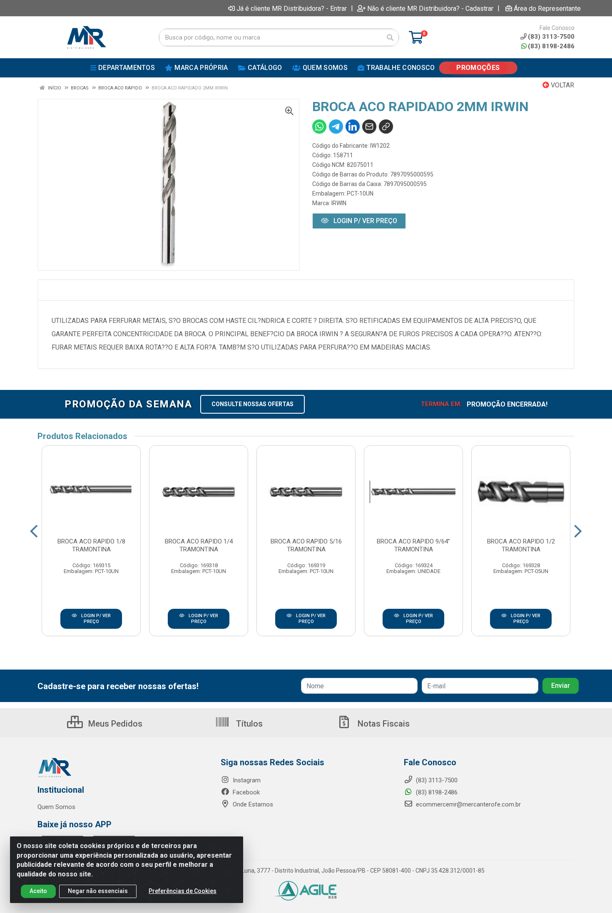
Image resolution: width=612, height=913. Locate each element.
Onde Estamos (252, 804)
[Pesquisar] (390, 37)
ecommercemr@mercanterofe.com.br (468, 804)
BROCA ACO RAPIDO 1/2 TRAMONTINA (521, 545)
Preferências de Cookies (182, 891)
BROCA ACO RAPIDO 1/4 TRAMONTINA (199, 545)
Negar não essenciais (98, 891)
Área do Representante (547, 8)
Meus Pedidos (114, 724)
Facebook (245, 792)
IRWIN (338, 203)
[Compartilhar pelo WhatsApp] (319, 126)
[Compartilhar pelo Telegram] (336, 126)
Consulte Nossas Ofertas (252, 404)
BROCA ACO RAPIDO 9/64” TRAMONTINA (413, 545)
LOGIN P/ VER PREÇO (364, 221)
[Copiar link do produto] (386, 126)
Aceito (38, 891)
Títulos (248, 724)
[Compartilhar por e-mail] (369, 126)
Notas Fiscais (383, 724)
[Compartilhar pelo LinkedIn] (353, 126)
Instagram (246, 780)
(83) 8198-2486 (551, 46)
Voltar (561, 85)
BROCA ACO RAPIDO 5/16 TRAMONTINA (306, 545)
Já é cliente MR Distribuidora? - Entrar (291, 8)
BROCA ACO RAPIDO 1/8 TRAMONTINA (91, 545)
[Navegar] (34, 531)
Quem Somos (56, 807)
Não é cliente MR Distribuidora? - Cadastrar (430, 8)
